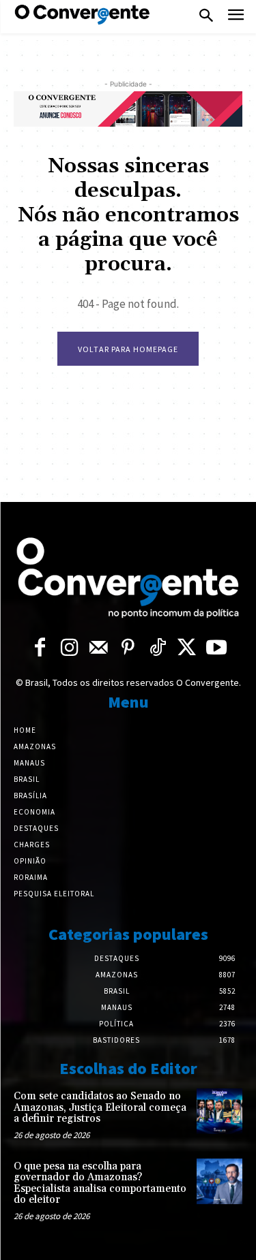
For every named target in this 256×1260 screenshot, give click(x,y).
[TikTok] (157, 648)
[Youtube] (216, 648)
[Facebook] (40, 648)
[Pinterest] (128, 648)
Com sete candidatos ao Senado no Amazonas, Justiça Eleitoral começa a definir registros (100, 1107)
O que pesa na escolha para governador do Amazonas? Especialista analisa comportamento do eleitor (100, 1183)
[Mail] (98, 648)
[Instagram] (69, 648)
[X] (186, 648)
